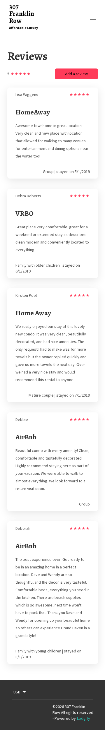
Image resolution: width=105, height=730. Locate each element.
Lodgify (83, 718)
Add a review (76, 73)
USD (16, 692)
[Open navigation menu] (93, 17)
